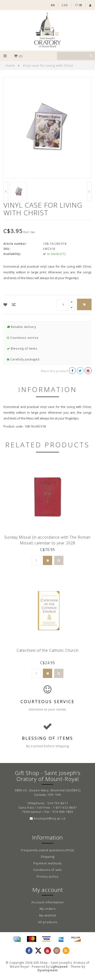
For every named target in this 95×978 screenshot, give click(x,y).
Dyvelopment (48, 970)
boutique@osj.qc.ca (49, 818)
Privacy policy (47, 876)
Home (10, 65)
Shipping (47, 856)
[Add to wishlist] (5, 304)
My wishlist (47, 915)
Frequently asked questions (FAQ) (47, 850)
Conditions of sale (47, 870)
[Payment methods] (17, 939)
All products (47, 922)
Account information (47, 902)
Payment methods (47, 863)
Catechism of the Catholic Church (47, 650)
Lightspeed (59, 966)
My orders (48, 909)
